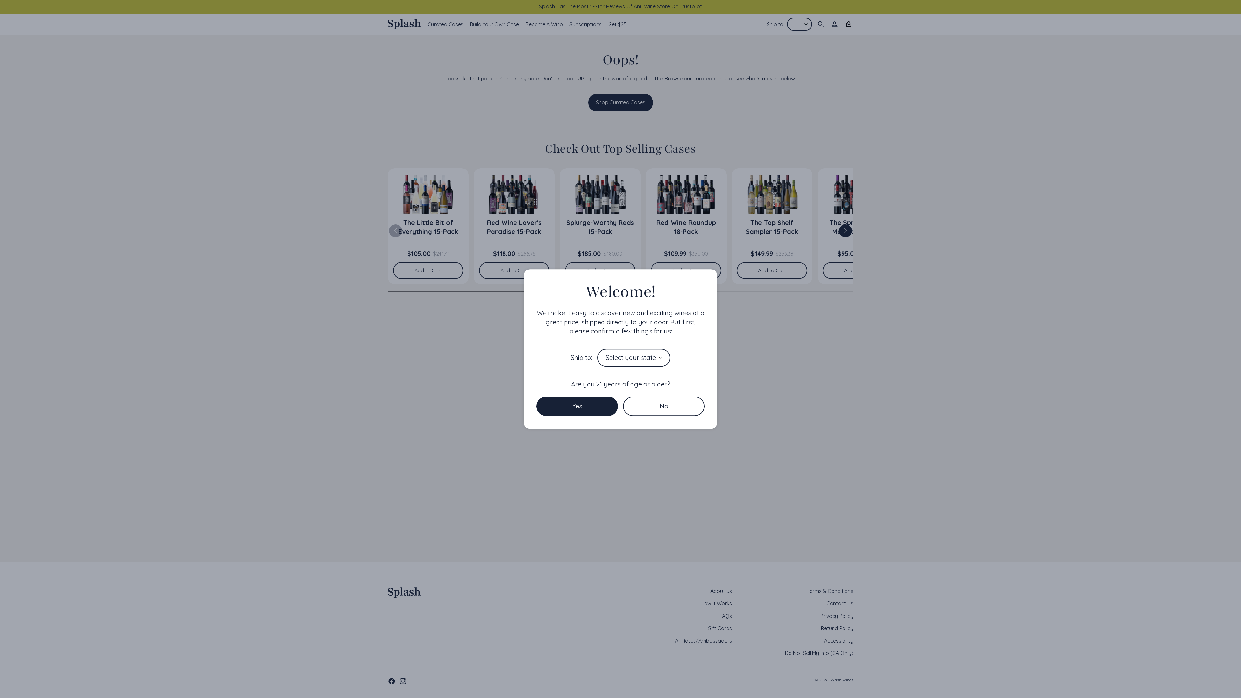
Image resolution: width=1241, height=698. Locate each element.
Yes (577, 406)
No (664, 406)
